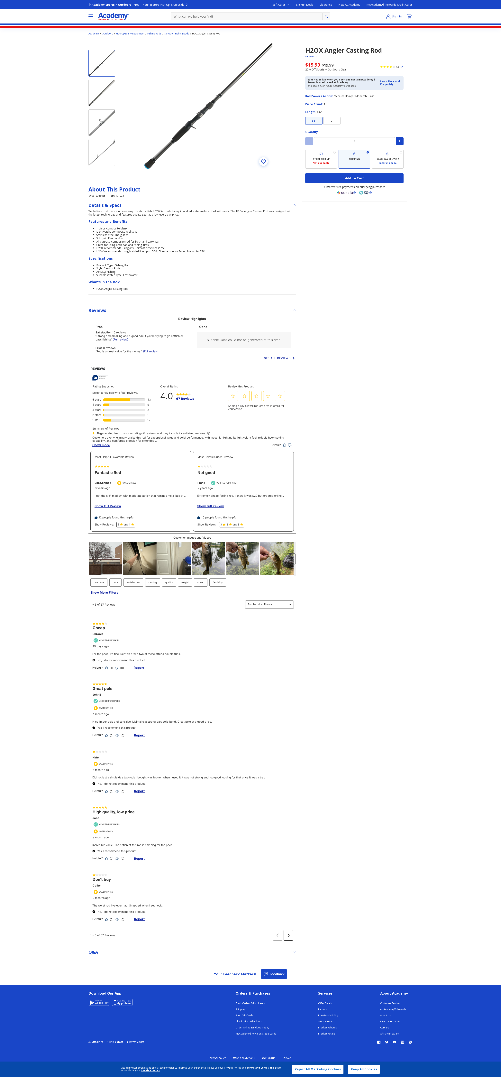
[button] (390, 83)
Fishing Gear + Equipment (130, 33)
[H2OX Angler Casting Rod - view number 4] (102, 152)
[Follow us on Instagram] (402, 1042)
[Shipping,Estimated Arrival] (354, 159)
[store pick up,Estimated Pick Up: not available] (321, 159)
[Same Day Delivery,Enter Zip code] (387, 159)
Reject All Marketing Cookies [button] (318, 1069)
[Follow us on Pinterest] (410, 1042)
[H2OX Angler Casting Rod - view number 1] (102, 63)
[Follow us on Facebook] (379, 1042)
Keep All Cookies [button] (364, 1069)
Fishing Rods (154, 33)
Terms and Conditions (260, 1067)
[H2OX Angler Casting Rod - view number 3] (102, 123)
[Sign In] (388, 16)
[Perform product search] (326, 16)
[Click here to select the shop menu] (90, 16)
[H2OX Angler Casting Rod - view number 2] (102, 93)
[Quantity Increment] (400, 141)
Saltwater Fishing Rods (176, 33)
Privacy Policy (232, 1067)
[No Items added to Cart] (409, 16)
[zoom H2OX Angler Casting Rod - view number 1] (208, 106)
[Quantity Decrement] (309, 141)
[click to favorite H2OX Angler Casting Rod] (263, 161)
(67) (402, 67)
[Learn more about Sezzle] (346, 192)
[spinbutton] (354, 141)
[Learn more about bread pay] (365, 192)
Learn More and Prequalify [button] (390, 83)
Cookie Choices (150, 1070)
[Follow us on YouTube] (394, 1042)
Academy (93, 33)
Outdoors (107, 33)
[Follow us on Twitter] (386, 1042)
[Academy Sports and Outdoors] (113, 16)
